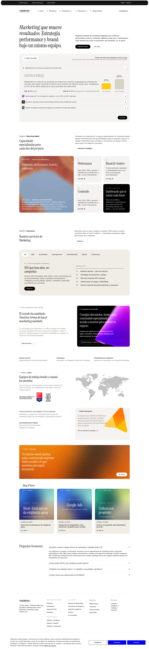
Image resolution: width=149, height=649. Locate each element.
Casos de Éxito (51, 3)
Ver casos (97, 46)
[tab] (25, 254)
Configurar (97, 642)
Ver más (122, 117)
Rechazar (117, 642)
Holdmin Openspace (37, 3)
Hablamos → (81, 241)
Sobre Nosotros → (27, 343)
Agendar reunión (83, 46)
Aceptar (136, 642)
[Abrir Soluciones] (71, 11)
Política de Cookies (50, 646)
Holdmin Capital (23, 3)
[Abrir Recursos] (86, 11)
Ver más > (122, 474)
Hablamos (30, 288)
